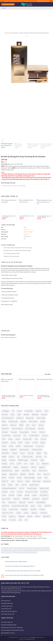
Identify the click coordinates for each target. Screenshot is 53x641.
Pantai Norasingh (31, 488)
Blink (27, 425)
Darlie (3, 439)
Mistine (4, 477)
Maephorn (42, 467)
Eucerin (20, 442)
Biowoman (13, 425)
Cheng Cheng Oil (24, 432)
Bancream (44, 414)
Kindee (42, 460)
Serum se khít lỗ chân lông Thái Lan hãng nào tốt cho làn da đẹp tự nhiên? (24, 575)
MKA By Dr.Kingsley (29, 477)
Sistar (3, 502)
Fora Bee (35, 442)
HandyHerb (13, 449)
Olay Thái (24, 485)
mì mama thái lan (37, 548)
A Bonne (19, 411)
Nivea (3, 485)
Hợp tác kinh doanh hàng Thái (9, 611)
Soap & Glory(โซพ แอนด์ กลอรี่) (20, 506)
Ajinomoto (38, 411)
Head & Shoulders (24, 449)
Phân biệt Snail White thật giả (8, 625)
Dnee (36, 439)
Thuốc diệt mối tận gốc (38, 550)
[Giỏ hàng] (51, 4)
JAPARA (4, 456)
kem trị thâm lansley (20, 548)
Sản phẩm (11, 33)
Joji (18, 456)
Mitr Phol (11, 477)
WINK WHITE (46, 516)
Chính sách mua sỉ (5, 600)
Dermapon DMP (27, 439)
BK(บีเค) (21, 425)
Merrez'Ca (46, 474)
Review (34, 1)
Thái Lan (26, 229)
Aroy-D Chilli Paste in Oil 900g (26, 395)
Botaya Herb (5, 428)
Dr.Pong (13, 442)
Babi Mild (26, 414)
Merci (38, 474)
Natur (12, 481)
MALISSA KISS (25, 470)
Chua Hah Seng (6, 435)
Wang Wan (21, 516)
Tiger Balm (33, 509)
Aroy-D (12, 414)
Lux (38, 463)
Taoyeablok (24, 509)
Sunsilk (4, 509)
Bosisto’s (41, 425)
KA (45, 456)
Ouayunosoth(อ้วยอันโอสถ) (9, 488)
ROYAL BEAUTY (44, 495)
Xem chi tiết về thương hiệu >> (9, 337)
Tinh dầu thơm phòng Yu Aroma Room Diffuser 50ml (43, 396)
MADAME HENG (6, 467)
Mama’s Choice (43, 470)
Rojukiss (34, 495)
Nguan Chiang (36, 481)
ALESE (46, 411)
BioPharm (4, 425)
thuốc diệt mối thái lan (28, 550)
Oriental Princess (34, 485)
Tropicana (42, 509)
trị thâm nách (18, 552)
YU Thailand (12, 520)
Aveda (19, 414)
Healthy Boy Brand (37, 449)
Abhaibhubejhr (29, 411)
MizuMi (19, 477)
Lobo (25, 463)
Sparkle (33, 506)
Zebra (20, 520)
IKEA (45, 453)
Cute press (45, 435)
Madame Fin (45, 463)
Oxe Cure (21, 488)
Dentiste (18, 439)
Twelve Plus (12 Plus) (7, 513)
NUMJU (10, 485)
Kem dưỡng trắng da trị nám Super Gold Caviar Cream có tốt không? (22, 570)
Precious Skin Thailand (31, 492)
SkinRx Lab (22, 502)
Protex (4, 495)
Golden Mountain (28, 446)
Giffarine (18, 446)
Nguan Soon (46, 481)
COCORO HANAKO (34, 435)
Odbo (17, 485)
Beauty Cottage (41, 418)
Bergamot (23, 421)
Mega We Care (13, 474)
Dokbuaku (5, 442)
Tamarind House (13, 509)
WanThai (29, 516)
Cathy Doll (40, 428)
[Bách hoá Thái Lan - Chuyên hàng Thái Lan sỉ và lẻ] (26, 4)
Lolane (32, 463)
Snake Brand (5, 506)
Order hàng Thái (12, 1)
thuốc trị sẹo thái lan (5, 552)
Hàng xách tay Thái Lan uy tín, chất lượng (11, 627)
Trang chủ (6, 1)
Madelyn (16, 467)
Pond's (12, 492)
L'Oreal (12, 463)
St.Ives (39, 506)
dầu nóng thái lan (5, 548)
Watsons (37, 516)
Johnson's (11, 456)
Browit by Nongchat (17, 428)
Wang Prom (12, 516)
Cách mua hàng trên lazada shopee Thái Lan (12, 630)
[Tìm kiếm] (50, 8)
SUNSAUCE (47, 506)
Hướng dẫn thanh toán (7, 603)
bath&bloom (20, 418)
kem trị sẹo (12, 548)
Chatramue (14, 432)
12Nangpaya (5, 411)
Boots (33, 425)
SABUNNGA (26, 499)
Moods (39, 477)
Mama (34, 470)
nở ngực (14, 550)
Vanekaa (18, 513)
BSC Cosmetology (30, 428)
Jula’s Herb (39, 456)
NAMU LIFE (5, 481)
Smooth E (30, 502)
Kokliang (4, 463)
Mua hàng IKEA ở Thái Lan (8, 633)
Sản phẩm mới (20, 1)
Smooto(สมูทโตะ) (40, 502)
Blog (31, 1)
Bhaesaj (43, 421)
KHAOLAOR (34, 460)
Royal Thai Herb (6, 499)
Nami (46, 477)
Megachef (23, 474)
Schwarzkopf (35, 499)
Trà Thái (12, 552)
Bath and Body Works (7, 418)
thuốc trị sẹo (47, 550)
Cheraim (34, 432)
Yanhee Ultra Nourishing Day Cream (29, 552)
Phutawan (4, 492)
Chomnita (41, 432)
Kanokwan (12, 460)
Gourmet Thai (39, 446)
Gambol (43, 442)
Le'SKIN (19, 463)
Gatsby (11, 446)
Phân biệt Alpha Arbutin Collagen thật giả (16, 561)
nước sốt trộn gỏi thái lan (6, 550)
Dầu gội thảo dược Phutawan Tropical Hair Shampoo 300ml (8, 396)
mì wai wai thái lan (45, 548)
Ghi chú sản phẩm (8, 183)
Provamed (11, 495)
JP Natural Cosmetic (27, 456)
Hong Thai (30, 453)
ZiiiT (26, 520)
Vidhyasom (34, 513)
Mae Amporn (24, 467)
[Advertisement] (26, 20)
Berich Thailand (33, 421)
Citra (25, 435)
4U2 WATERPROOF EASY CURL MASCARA (27, 216)
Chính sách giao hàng (6, 606)
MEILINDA (31, 474)
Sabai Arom (17, 499)
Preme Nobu (44, 492)
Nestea (27, 481)
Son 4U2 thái (20, 550)
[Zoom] (3, 140)
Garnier (4, 446)
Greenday (4, 449)
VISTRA (4, 516)
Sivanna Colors (12, 502)
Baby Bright (35, 414)
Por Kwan (19, 492)
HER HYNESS (5, 453)
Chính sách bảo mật (6, 608)
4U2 (13, 411)
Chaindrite (5, 432)
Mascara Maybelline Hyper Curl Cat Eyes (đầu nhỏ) (44, 216)
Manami (4, 474)
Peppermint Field (44, 488)
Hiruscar (22, 453)
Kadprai (4, 460)
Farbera (27, 442)
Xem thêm (47, 374)
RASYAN (27, 495)
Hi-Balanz (14, 453)
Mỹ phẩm (16, 33)
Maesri (17, 470)
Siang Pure (45, 499)
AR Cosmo (4, 414)
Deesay (10, 439)
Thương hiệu (26, 1)
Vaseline (26, 513)
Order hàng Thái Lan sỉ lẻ (7, 614)
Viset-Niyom (43, 513)
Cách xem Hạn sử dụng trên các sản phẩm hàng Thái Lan (20, 566)
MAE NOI (33, 467)
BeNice (4, 421)
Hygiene (39, 453)
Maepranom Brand (7, 470)
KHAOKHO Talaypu (23, 460)
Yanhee (4, 520)
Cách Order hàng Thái (6, 622)
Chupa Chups (16, 435)
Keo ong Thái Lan (28, 548)
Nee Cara (20, 481)
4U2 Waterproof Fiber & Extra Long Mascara (9, 216)
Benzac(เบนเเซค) (13, 421)
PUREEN (19, 495)
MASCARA (26, 33)
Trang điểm (21, 33)
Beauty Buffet (30, 418)
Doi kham (43, 439)
